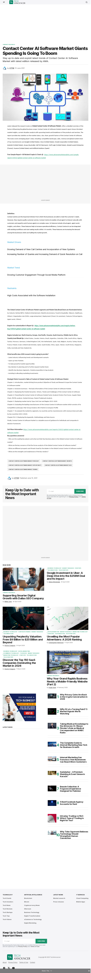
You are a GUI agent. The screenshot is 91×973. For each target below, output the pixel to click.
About (5, 962)
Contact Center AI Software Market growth (57, 461)
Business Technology (54, 568)
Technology (8, 895)
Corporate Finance (24, 631)
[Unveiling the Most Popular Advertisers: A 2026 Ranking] (67, 618)
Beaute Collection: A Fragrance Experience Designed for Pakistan (70, 789)
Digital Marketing (53, 631)
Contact (32, 962)
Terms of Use (34, 946)
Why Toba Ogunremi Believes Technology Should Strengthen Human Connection (74, 835)
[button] (4, 2)
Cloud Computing (82, 898)
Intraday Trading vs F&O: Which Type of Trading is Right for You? (72, 818)
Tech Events (7, 898)
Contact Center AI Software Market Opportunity (25, 465)
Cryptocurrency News (32, 905)
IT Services (23, 653)
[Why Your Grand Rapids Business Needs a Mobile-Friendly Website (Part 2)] (67, 662)
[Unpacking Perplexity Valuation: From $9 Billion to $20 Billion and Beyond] (23, 618)
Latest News (58, 895)
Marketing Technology (80, 631)
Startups (78, 568)
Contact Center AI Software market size (58, 465)
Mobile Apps (80, 902)
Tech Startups (63, 570)
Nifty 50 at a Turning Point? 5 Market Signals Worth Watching (73, 711)
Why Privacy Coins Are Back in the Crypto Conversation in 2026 (73, 697)
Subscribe (80, 491)
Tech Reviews (7, 909)
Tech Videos (7, 919)
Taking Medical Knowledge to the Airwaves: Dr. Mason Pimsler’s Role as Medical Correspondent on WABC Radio (74, 728)
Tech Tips (6, 916)
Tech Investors (53, 570)
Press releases (58, 902)
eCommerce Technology (11, 653)
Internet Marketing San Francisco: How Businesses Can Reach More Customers (73, 759)
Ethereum (27, 909)
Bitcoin (26, 902)
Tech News (6, 905)
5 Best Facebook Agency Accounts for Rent (71, 803)
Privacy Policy (73, 496)
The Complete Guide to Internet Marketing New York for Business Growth (73, 745)
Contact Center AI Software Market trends (23, 469)
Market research (9, 44)
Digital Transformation (32, 916)
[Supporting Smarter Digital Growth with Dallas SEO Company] (23, 579)
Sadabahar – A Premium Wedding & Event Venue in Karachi (72, 774)
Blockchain (28, 898)
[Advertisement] (47, 22)
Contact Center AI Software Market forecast (24, 461)
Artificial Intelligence (33, 895)
